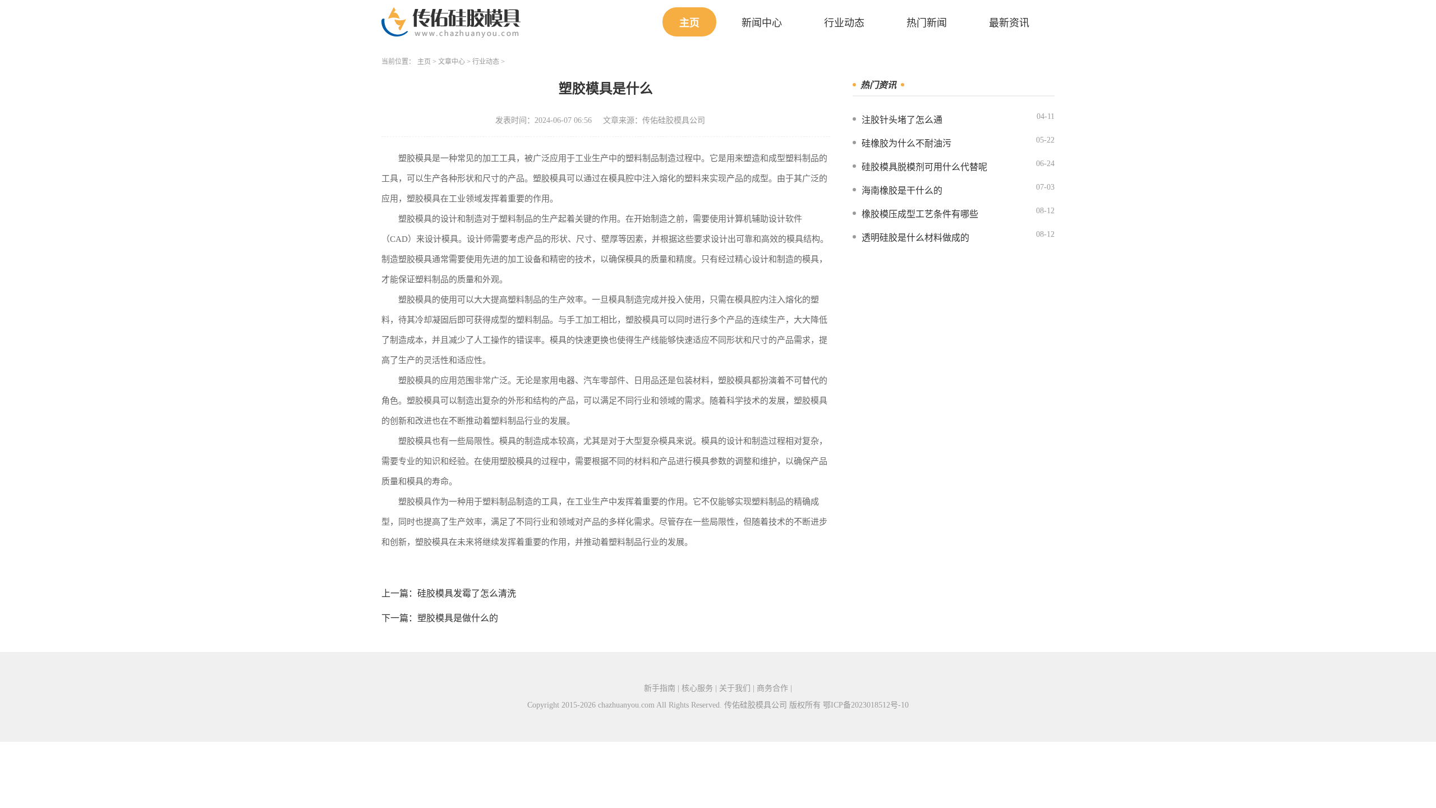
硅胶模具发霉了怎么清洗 (466, 593)
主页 (689, 23)
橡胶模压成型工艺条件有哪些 (920, 214)
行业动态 (844, 23)
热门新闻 (926, 23)
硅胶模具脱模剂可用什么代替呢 (924, 167)
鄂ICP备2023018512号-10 (866, 705)
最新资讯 (1009, 23)
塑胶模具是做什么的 (457, 618)
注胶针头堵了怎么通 (902, 120)
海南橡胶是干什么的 (902, 190)
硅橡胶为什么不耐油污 (906, 143)
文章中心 (451, 62)
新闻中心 (762, 23)
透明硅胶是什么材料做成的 (915, 237)
